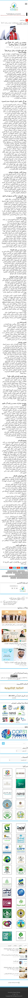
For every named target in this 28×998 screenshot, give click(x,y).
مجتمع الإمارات (15, 22)
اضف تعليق (23, 47)
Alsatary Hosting (16, 992)
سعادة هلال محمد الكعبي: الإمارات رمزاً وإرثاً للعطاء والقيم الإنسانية (15, 663)
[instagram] (13, 994)
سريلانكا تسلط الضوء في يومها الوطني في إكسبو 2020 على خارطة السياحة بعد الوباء (10, 602)
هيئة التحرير (23, 46)
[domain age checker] (14, 982)
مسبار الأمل (13, 577)
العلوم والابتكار (24, 572)
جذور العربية (22, 20)
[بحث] (3, 743)
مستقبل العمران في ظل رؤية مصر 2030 (10, 955)
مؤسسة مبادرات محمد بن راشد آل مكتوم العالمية (18, 576)
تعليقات (15, 945)
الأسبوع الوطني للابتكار (12, 571)
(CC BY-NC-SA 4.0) (12, 679)
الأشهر (20, 945)
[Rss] (17, 994)
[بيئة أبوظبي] (14, 6)
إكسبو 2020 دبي (21, 571)
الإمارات (20, 22)
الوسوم (9, 945)
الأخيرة (25, 945)
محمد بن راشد (5, 576)
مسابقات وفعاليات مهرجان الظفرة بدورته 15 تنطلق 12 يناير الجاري (17, 598)
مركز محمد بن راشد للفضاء (22, 577)
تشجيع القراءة (9, 572)
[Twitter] (14, 994)
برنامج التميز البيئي (17, 572)
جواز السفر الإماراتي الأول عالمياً (21, 574)
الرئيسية (25, 22)
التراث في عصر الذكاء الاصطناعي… (11, 973)
